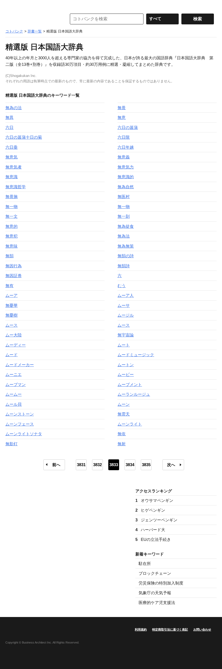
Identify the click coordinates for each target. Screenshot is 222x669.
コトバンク (32, 19)
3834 (130, 464)
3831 (81, 464)
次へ (171, 464)
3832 (97, 464)
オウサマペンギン (154, 500)
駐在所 (145, 563)
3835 (146, 464)
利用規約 (141, 629)
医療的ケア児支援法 (157, 602)
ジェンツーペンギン (156, 520)
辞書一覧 (35, 31)
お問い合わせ (202, 629)
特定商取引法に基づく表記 (170, 629)
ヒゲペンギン (150, 510)
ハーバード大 (150, 529)
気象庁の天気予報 (155, 592)
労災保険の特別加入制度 (161, 583)
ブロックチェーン (155, 573)
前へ (56, 464)
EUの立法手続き (153, 539)
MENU (10, 5)
